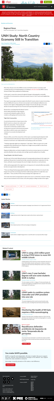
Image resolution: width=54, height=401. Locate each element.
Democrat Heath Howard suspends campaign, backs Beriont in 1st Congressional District (31, 205)
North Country (43, 186)
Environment (13, 232)
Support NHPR (10, 364)
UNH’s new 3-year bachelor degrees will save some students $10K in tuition (36, 275)
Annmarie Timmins (25, 259)
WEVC (32, 383)
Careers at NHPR (23, 382)
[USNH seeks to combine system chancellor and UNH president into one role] (11, 295)
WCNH (32, 382)
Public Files (33, 379)
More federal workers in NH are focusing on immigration (23, 224)
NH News (12, 203)
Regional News (10, 28)
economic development (31, 186)
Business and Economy (7, 23)
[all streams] (52, 6)
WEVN (32, 387)
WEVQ (32, 389)
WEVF (32, 384)
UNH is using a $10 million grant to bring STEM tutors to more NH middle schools (36, 255)
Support (48, 2)
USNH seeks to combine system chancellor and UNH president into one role (36, 294)
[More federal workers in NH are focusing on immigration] (5, 225)
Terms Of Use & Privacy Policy (34, 377)
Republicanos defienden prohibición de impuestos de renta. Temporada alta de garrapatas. (34, 330)
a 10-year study (35, 89)
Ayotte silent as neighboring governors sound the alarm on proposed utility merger (29, 234)
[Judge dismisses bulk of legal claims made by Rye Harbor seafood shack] (5, 215)
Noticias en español (26, 324)
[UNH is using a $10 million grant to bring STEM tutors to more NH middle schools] (11, 255)
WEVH (32, 385)
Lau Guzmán (24, 314)
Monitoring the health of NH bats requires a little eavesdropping (36, 311)
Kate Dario (24, 299)
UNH (21, 186)
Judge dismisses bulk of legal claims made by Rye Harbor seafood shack (27, 215)
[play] (4, 6)
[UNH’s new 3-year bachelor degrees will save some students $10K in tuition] (11, 276)
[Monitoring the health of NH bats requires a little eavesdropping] (11, 312)
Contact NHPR (23, 376)
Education (24, 250)
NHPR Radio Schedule (24, 379)
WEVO (32, 388)
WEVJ (32, 386)
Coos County (9, 189)
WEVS (32, 390)
